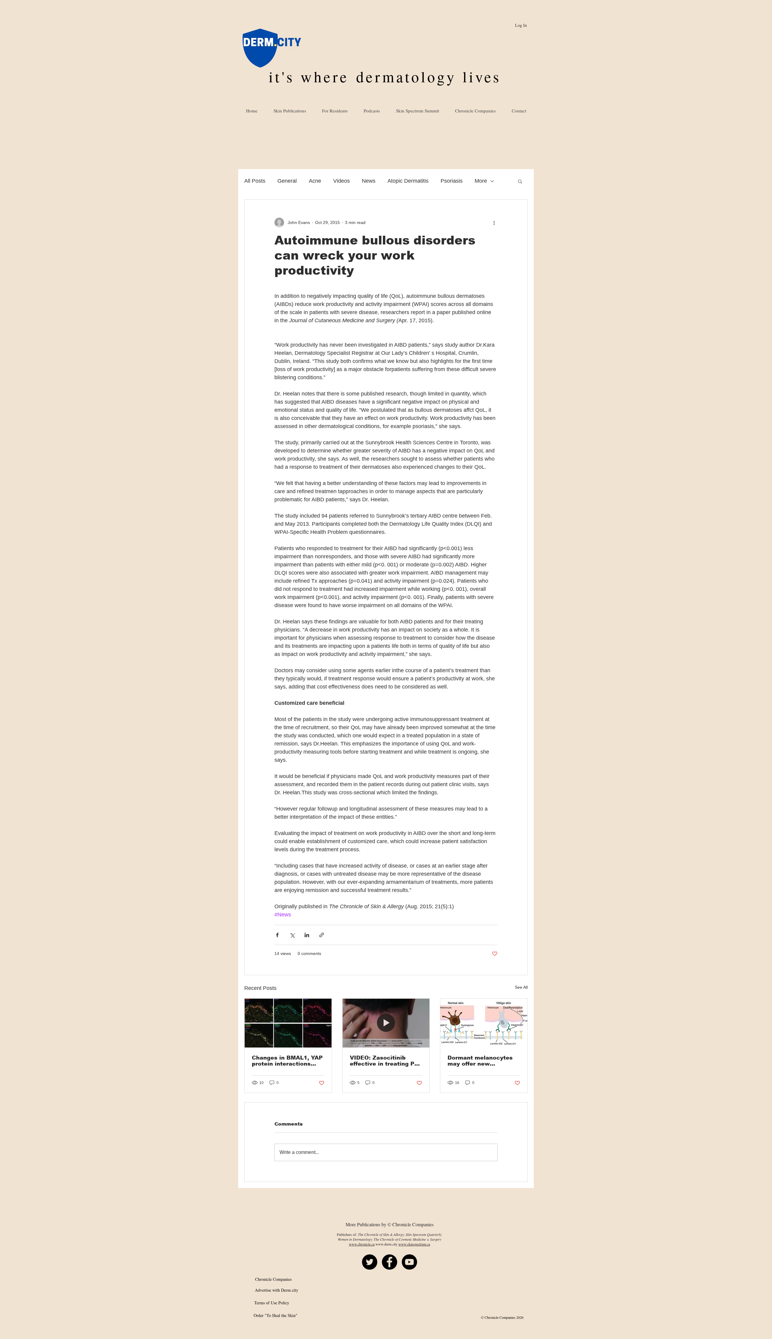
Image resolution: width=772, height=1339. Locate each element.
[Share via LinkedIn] (307, 935)
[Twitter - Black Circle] (369, 1262)
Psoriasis (452, 181)
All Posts (254, 181)
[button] (520, 181)
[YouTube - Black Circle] (409, 1262)
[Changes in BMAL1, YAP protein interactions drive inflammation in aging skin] (288, 1023)
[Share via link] (321, 935)
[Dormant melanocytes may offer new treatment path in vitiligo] (483, 1023)
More (481, 181)
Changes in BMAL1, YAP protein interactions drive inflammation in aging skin (287, 1061)
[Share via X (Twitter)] (292, 935)
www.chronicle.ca (362, 1244)
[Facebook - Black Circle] (389, 1262)
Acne (315, 181)
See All (521, 987)
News (368, 181)
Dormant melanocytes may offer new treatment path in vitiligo (480, 1061)
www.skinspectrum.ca (414, 1244)
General (287, 181)
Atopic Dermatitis (408, 181)
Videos (341, 181)
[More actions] (494, 222)
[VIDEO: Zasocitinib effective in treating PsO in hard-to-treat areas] (386, 1023)
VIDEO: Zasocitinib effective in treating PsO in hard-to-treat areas (386, 1061)
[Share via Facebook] (277, 935)
